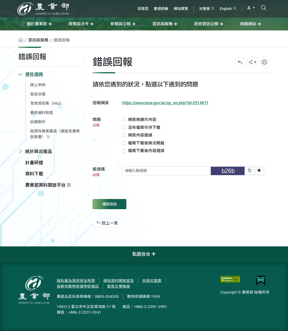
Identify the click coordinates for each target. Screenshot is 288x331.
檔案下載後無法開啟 (146, 143)
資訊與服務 (38, 40)
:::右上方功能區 (147, 2)
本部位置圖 (151, 280)
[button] (278, 320)
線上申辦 (37, 85)
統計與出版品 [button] (38, 151)
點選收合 (141, 254)
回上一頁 (110, 223)
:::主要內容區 (11, 33)
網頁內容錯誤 (140, 135)
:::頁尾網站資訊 (13, 249)
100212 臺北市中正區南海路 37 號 (86, 306)
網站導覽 (181, 9)
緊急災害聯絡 (118, 286)
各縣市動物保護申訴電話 (78, 286)
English (226, 9)
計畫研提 (34, 162)
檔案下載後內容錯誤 (146, 150)
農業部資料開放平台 (45, 185)
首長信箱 (37, 94)
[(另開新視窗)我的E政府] (260, 280)
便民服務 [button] (34, 74)
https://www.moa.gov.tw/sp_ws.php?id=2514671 (165, 103)
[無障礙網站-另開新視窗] (230, 280)
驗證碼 (99, 172)
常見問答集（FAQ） (47, 103)
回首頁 (143, 9)
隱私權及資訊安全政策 (76, 280)
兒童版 (204, 9)
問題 (97, 122)
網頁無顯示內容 (142, 119)
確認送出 (109, 204)
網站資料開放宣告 (118, 280)
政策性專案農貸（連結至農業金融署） (55, 134)
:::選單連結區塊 (57, 2)
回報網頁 (101, 103)
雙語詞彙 (161, 9)
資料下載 (34, 173)
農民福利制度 (41, 112)
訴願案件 (37, 122)
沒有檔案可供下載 (144, 127)
